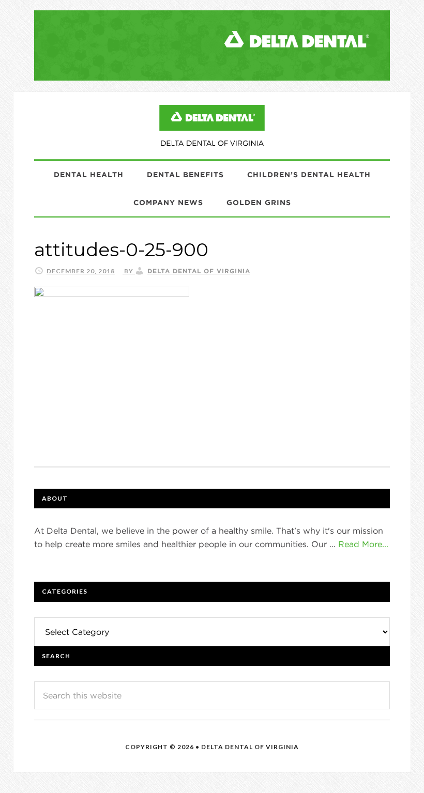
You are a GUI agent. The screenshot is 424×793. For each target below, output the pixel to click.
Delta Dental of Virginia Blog (212, 125)
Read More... (363, 544)
